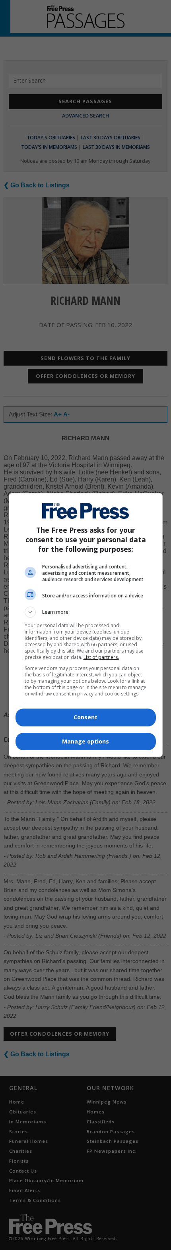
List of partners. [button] (101, 657)
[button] (86, 612)
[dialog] (86, 625)
